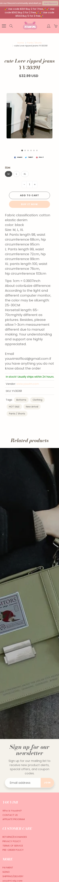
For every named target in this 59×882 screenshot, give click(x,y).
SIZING (6, 872)
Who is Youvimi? (12, 810)
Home (20, 42)
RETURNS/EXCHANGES (14, 837)
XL (25, 174)
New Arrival (32, 406)
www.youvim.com (27, 384)
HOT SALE (14, 406)
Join (47, 782)
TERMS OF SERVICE (12, 845)
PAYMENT (7, 867)
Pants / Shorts (34, 42)
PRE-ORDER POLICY (13, 850)
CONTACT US (10, 815)
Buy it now (29, 204)
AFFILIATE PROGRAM (13, 819)
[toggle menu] (4, 26)
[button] (22, 150)
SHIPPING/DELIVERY (12, 876)
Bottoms (21, 399)
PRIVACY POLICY (11, 841)
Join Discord (50, 3)
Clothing (37, 399)
